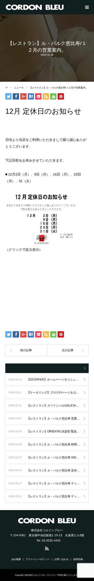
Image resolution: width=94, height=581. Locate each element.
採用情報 (78, 559)
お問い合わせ (61, 559)
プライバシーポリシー (38, 559)
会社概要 (16, 559)
